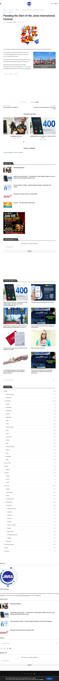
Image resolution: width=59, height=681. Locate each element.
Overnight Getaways (31, 534)
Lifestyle (30, 472)
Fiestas (17, 9)
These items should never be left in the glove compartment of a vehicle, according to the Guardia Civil (42, 372)
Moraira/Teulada (31, 446)
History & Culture (31, 525)
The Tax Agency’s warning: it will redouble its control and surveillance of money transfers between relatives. (14, 372)
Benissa (31, 414)
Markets (31, 528)
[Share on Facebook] (33, 102)
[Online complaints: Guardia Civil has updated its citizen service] (43, 316)
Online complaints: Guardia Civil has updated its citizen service (42, 326)
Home (4, 9)
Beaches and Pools (31, 508)
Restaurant (31, 541)
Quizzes (31, 469)
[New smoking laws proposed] (43, 338)
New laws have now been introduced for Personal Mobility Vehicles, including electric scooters (15, 326)
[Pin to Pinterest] (36, 102)
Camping (31, 511)
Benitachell (31, 417)
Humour (30, 466)
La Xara (31, 440)
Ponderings (31, 397)
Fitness (31, 479)
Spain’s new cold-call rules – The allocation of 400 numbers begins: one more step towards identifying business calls (15, 304)
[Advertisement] (29, 88)
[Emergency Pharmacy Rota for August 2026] (7, 196)
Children (31, 489)
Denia (31, 423)
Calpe (31, 420)
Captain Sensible (31, 394)
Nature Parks (31, 531)
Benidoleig (31, 410)
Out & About (31, 505)
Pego (31, 459)
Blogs (30, 391)
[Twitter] (52, 3)
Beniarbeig (31, 407)
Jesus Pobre (31, 436)
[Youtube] (55, 3)
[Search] (58, 3)
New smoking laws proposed (38, 348)
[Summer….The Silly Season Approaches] (7, 205)
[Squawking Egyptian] (16, 125)
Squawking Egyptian (16, 136)
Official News (31, 502)
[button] (5, 129)
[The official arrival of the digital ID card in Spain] (43, 292)
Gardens (31, 521)
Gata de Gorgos (31, 427)
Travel (31, 482)
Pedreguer (31, 456)
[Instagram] (54, 3)
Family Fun (31, 515)
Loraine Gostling (12, 22)
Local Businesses (31, 498)
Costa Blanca (30, 401)
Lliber (31, 443)
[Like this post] (31, 102)
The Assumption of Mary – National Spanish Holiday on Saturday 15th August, (32, 185)
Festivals (31, 518)
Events (5, 73)
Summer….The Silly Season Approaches (24, 202)
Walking (31, 538)
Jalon (31, 430)
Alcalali (31, 404)
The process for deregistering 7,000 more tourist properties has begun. (15, 348)
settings (41, 679)
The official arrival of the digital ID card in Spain (42, 302)
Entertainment (31, 492)
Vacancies (30, 551)
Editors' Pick (30, 463)
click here (24, 66)
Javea (16, 73)
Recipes (30, 547)
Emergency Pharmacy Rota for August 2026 (25, 194)
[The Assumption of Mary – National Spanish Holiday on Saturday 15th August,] (7, 187)
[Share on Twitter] (34, 102)
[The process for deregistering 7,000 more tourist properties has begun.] (15, 338)
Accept (49, 678)
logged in (11, 152)
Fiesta (11, 73)
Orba (31, 453)
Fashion (31, 476)
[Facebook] (24, 673)
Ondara (31, 449)
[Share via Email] (37, 102)
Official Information (30, 544)
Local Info (11, 9)
